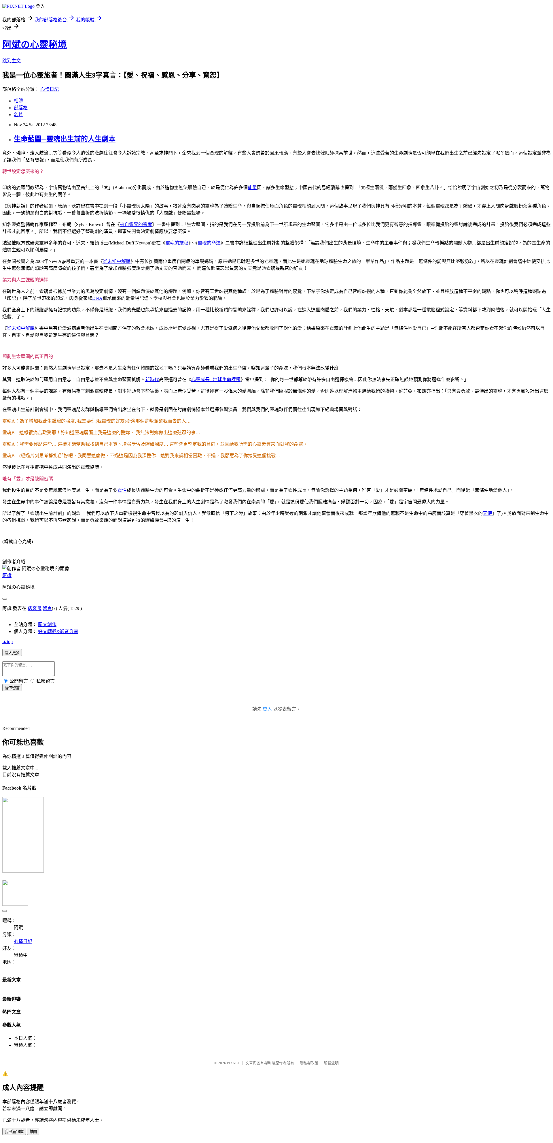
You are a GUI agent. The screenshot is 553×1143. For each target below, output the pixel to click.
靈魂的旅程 (176, 242)
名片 (18, 114)
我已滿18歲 (14, 1131)
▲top (7, 641)
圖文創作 (47, 624)
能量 (252, 187)
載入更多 (12, 653)
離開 (33, 1131)
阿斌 (7, 575)
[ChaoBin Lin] (23, 871)
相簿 (18, 100)
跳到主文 (11, 60)
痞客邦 (34, 608)
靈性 (122, 490)
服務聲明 (331, 1063)
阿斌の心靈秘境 (34, 44)
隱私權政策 (309, 1063)
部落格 (21, 107)
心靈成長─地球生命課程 (215, 379)
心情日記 (49, 89)
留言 (47, 608)
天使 (487, 513)
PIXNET (233, 1063)
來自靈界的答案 (136, 224)
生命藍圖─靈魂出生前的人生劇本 (64, 139)
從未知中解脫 (116, 261)
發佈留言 (12, 688)
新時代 (152, 379)
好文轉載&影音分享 (58, 631)
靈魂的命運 (209, 242)
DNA (97, 298)
